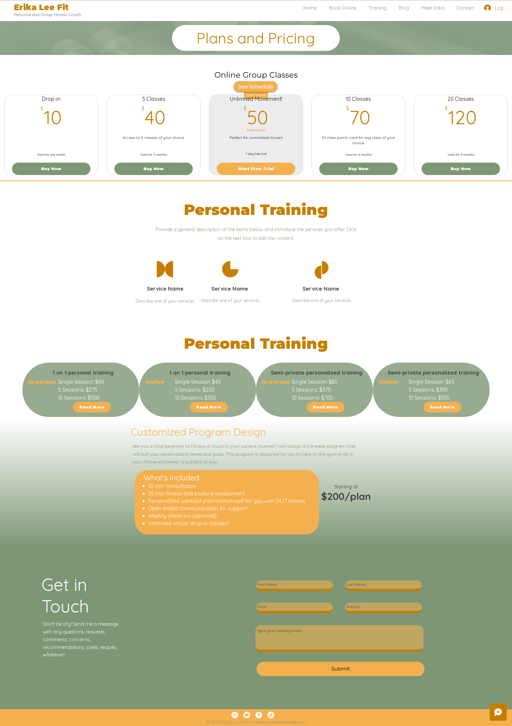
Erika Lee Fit (41, 7)
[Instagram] (234, 715)
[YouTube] (246, 715)
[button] (377, 8)
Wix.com (298, 722)
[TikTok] (270, 715)
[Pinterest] (258, 715)
